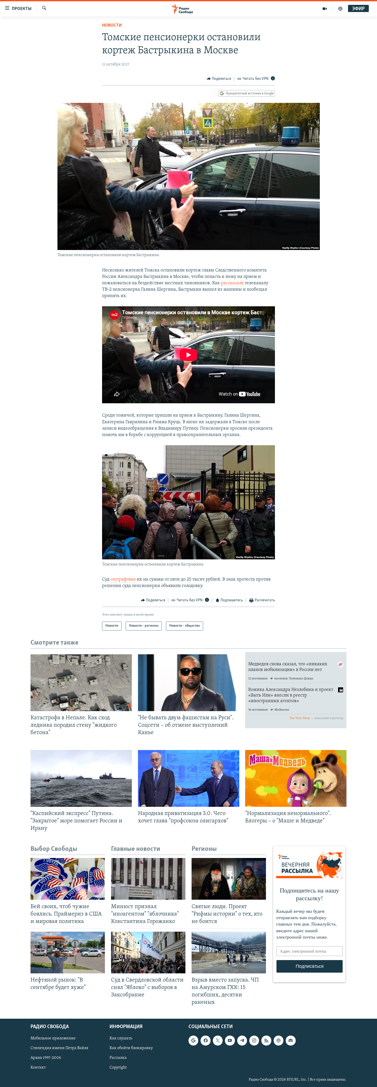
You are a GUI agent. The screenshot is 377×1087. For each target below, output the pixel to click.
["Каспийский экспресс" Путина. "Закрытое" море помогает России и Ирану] (81, 778)
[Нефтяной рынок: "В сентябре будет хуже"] (68, 952)
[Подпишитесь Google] (193, 1040)
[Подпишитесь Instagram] (254, 1040)
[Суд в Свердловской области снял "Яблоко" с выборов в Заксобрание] (148, 952)
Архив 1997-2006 (46, 1058)
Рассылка (118, 1058)
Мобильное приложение (53, 1038)
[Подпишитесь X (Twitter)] (218, 1040)
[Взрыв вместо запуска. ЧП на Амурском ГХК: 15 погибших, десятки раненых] (229, 952)
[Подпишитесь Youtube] (230, 1040)
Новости (112, 25)
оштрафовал (124, 579)
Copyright (118, 1068)
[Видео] (325, 9)
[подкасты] (340, 9)
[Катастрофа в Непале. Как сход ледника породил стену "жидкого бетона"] (81, 682)
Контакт (38, 1068)
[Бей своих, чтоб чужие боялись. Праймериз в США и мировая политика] (68, 879)
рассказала (233, 283)
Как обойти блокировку (131, 1048)
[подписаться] (290, 1040)
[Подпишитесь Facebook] (205, 1040)
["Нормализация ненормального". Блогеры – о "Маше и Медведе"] (295, 778)
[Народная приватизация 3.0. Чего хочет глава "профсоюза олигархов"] (188, 778)
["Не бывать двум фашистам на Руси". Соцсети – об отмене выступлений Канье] (188, 682)
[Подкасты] (278, 1040)
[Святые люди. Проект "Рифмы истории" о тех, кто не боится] (229, 879)
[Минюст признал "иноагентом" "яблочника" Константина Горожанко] (148, 879)
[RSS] (266, 1040)
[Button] (219, 78)
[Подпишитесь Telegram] (242, 1040)
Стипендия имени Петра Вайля (59, 1048)
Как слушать (121, 1038)
